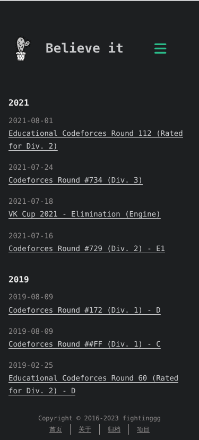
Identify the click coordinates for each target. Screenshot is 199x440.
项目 (143, 429)
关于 (85, 429)
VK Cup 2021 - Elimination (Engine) (84, 214)
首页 (55, 429)
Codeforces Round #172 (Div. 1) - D (84, 310)
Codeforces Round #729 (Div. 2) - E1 (86, 249)
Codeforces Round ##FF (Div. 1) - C (84, 344)
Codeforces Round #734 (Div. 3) (75, 180)
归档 (114, 429)
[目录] (160, 52)
